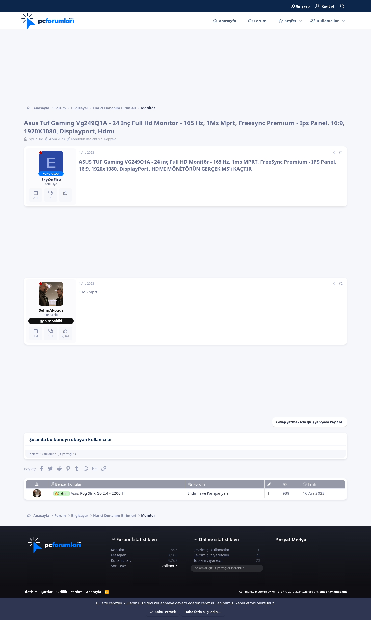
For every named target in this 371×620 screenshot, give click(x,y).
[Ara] (342, 6)
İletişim (31, 591)
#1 (341, 152)
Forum (260, 20)
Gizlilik (61, 591)
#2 (341, 283)
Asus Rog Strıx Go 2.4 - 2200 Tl (90, 493)
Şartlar (47, 591)
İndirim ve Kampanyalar (209, 493)
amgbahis (340, 591)
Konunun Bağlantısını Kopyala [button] (93, 139)
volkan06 (170, 565)
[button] (301, 20)
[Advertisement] (175, 67)
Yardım (77, 591)
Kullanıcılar (328, 20)
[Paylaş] (334, 153)
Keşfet (290, 20)
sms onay (326, 591)
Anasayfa (227, 20)
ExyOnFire (35, 139)
